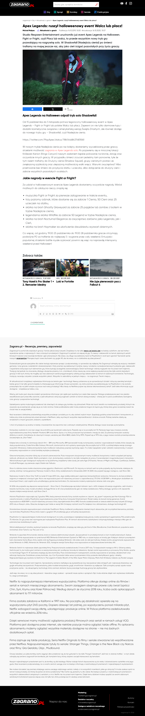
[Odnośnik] (65, 314)
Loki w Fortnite (65, 281)
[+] (72, 314)
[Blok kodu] (62, 314)
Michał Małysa (29, 31)
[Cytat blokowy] (59, 314)
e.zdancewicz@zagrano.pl (88, 709)
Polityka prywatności (125, 707)
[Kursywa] (43, 314)
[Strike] (50, 314)
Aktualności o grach (43, 20)
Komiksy (73, 12)
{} (69, 314)
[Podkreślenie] (46, 314)
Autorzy (131, 698)
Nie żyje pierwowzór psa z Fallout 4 (105, 283)
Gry (48, 12)
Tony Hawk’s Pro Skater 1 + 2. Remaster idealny (38, 283)
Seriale (87, 12)
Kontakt (131, 702)
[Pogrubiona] (40, 314)
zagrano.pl (26, 20)
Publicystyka (103, 12)
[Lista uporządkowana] (53, 314)
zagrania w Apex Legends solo (61, 150)
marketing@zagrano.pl (87, 696)
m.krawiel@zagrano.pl (87, 702)
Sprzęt (60, 12)
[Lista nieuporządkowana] (56, 314)
